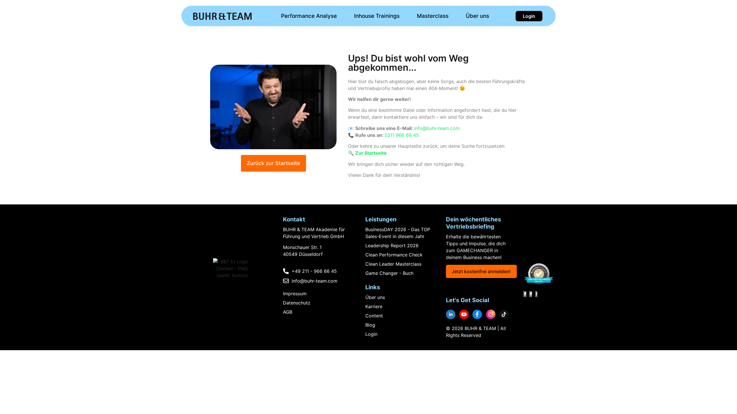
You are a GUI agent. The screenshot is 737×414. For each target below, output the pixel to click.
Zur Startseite (371, 153)
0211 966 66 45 (402, 135)
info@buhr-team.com (437, 128)
